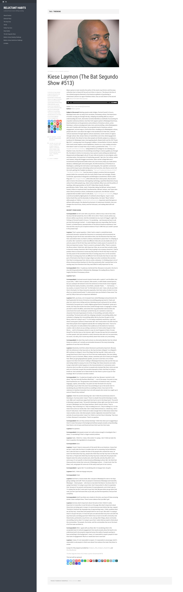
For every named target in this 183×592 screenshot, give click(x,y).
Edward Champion (64, 71)
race (59, 152)
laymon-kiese (57, 138)
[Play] (68, 102)
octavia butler (53, 152)
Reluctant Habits (15, 7)
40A (96, 548)
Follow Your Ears (8, 28)
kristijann (100, 548)
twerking (55, 153)
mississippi (57, 150)
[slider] (115, 102)
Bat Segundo (52, 137)
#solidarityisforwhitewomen (90, 200)
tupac (50, 153)
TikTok (5, 24)
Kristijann (91, 548)
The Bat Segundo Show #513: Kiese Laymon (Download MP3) (84, 553)
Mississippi (52, 140)
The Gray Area (7, 21)
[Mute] (112, 102)
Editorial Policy (7, 18)
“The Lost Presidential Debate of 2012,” (105, 170)
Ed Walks (6, 43)
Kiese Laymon (76, 109)
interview (56, 147)
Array (79, 580)
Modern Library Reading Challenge (12, 37)
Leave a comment (53, 158)
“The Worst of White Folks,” (74, 172)
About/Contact (7, 15)
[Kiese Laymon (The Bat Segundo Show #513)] (83, 44)
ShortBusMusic (70, 550)
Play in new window (76, 106)
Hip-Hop (51, 138)
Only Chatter (7, 31)
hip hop (56, 143)
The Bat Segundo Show (10, 34)
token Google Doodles (79, 179)
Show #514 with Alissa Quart (78, 98)
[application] (92, 102)
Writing (51, 155)
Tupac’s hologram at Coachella (103, 194)
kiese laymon (52, 149)
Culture (59, 137)
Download (86, 106)
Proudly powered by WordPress (59, 580)
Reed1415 (107, 548)
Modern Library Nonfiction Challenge (13, 40)
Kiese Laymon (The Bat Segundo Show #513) (83, 79)
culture (51, 143)
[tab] (3, 2)
